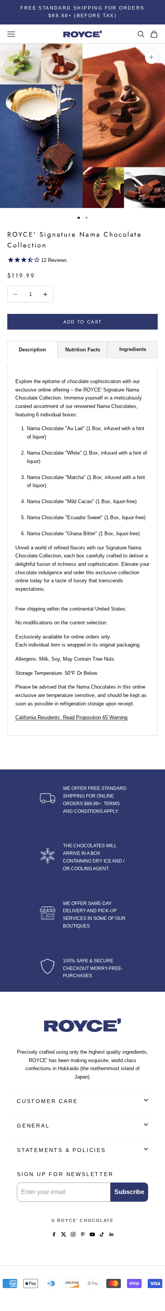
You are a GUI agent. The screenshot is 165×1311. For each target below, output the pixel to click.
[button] (82, 260)
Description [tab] (32, 350)
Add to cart (82, 321)
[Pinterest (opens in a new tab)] (83, 1234)
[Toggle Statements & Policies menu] (146, 1149)
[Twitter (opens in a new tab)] (63, 1234)
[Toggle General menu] (146, 1124)
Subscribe (129, 1192)
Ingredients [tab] (132, 349)
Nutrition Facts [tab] (82, 350)
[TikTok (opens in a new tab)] (102, 1234)
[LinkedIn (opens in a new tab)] (111, 1234)
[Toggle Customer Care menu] (146, 1100)
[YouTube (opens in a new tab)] (92, 1234)
